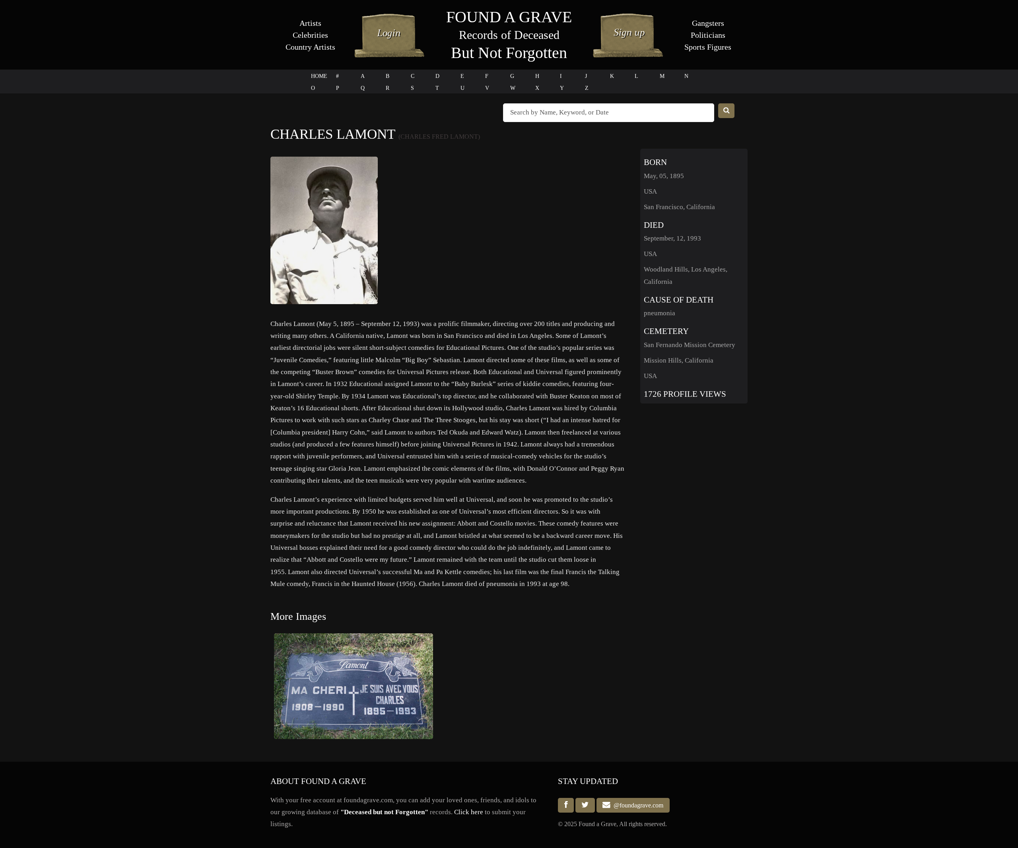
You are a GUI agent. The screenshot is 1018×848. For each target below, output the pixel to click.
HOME (319, 76)
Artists (310, 23)
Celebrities (310, 35)
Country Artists (310, 47)
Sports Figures (707, 47)
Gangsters (708, 23)
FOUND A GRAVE (509, 17)
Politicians (708, 35)
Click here (468, 812)
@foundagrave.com (636, 805)
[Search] (726, 110)
